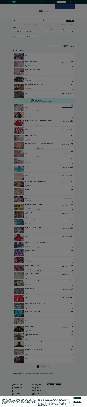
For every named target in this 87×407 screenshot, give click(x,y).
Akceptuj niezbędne (77, 401)
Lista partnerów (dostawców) (43, 405)
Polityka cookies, (29, 402)
